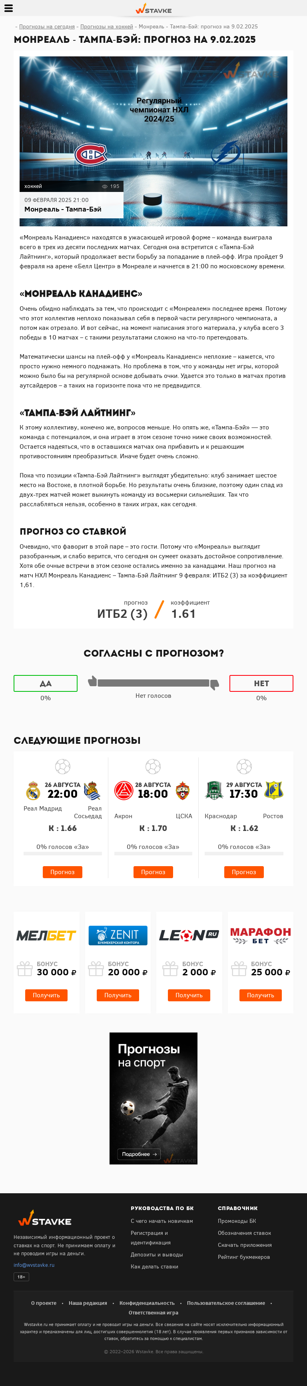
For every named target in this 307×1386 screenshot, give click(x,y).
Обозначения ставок (244, 1233)
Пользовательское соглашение (226, 1302)
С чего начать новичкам (162, 1221)
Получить (46, 995)
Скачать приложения (245, 1245)
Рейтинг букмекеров (244, 1257)
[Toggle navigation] (8, 8)
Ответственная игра (153, 1312)
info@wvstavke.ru (34, 1265)
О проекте (43, 1302)
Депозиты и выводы (157, 1254)
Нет (261, 683)
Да (46, 683)
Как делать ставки (154, 1266)
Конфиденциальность (147, 1302)
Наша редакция (88, 1302)
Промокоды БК (237, 1221)
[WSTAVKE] (153, 7)
